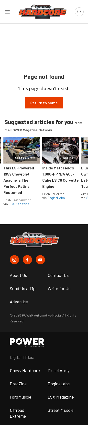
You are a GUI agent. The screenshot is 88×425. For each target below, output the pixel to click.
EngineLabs (56, 198)
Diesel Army (58, 370)
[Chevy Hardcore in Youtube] (40, 259)
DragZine (18, 383)
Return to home (44, 102)
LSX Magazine (19, 204)
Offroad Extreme (18, 413)
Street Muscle (61, 410)
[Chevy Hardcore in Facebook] (27, 259)
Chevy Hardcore (25, 370)
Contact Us (58, 275)
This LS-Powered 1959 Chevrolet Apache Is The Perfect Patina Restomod (18, 180)
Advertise (19, 301)
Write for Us (59, 288)
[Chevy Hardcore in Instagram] (14, 259)
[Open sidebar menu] (7, 12)
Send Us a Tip (22, 288)
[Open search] (79, 11)
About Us (18, 275)
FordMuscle (20, 397)
